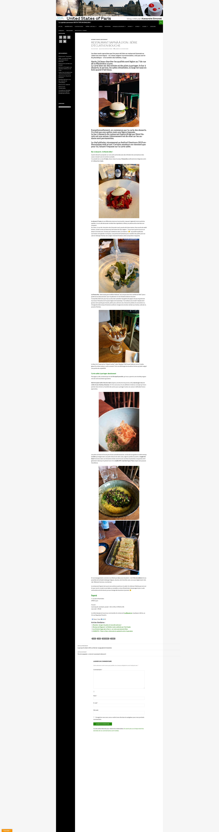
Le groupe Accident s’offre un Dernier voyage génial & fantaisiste (95, 647)
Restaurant (104, 39)
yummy (113, 638)
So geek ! (144, 26)
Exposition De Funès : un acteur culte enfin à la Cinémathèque (65, 81)
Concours (153, 26)
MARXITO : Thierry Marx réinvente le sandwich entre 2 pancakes (113, 631)
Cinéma (100, 26)
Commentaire (97, 669)
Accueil (61, 26)
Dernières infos (69, 26)
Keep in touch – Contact (81, 30)
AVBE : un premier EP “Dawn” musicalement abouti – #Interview (65, 60)
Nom (95, 695)
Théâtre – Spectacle (90, 26)
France (98, 39)
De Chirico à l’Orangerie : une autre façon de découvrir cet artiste (65, 68)
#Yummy (130, 26)
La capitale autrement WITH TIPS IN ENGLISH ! (75, 22)
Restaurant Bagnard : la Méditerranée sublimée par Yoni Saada (112, 627)
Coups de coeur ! (79, 26)
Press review (69, 30)
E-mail (95, 703)
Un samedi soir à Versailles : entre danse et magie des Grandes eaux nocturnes (65, 92)
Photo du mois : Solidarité (64, 84)
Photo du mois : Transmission (65, 56)
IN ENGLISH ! (61, 30)
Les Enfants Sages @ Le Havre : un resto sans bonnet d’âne (110, 629)
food (94, 638)
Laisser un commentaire (121, 48)
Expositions (108, 26)
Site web (95, 710)
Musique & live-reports (118, 26)
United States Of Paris (106, 48)
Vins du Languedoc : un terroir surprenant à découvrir (92, 653)
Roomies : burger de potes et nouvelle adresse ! (107, 625)
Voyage (137, 26)
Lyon (99, 638)
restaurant (106, 638)
